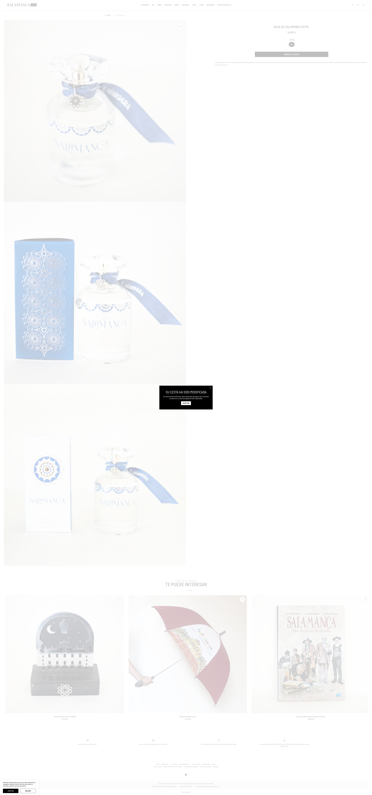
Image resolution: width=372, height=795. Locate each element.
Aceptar (11, 791)
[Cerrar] (210, 388)
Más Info (28, 791)
